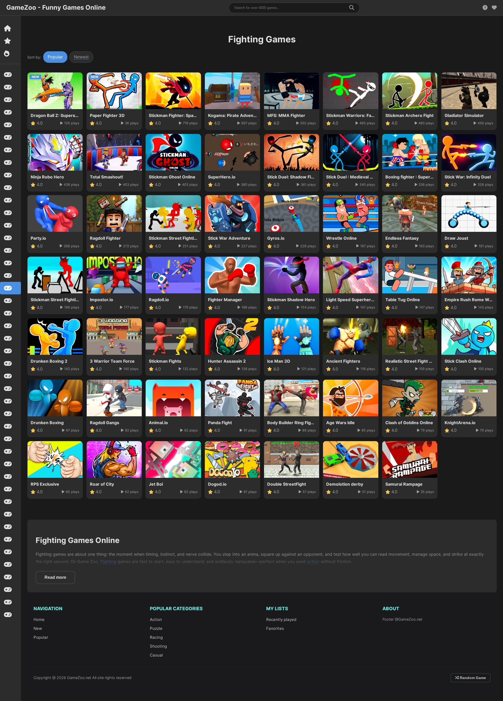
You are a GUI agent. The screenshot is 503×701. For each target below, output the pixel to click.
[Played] (485, 8)
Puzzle (156, 628)
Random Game (472, 678)
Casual (156, 655)
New (38, 628)
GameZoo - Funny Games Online (56, 7)
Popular (55, 56)
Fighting (108, 561)
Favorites (275, 628)
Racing (156, 637)
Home (39, 619)
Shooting (158, 646)
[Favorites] (494, 8)
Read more (55, 577)
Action (156, 619)
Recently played (281, 619)
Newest (81, 56)
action (313, 561)
